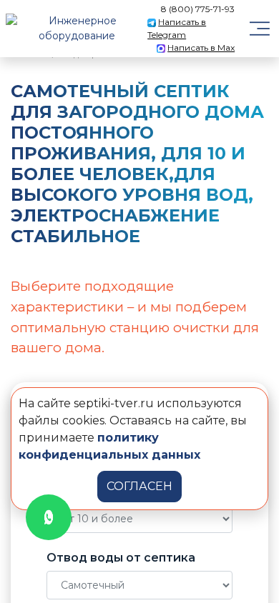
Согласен (139, 486)
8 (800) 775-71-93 (198, 9)
